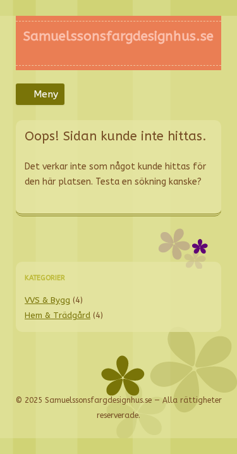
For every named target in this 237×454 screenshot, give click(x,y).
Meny (45, 94)
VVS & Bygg (47, 300)
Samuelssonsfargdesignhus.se (118, 36)
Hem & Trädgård (57, 315)
